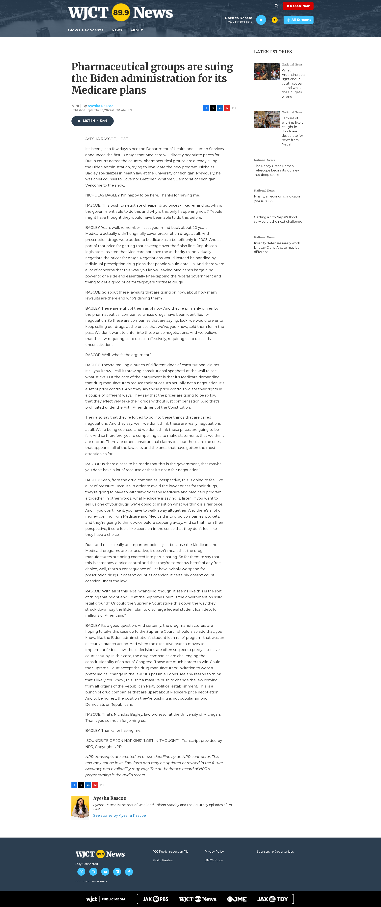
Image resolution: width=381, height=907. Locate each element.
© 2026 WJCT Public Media (91, 881)
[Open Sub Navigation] (106, 30)
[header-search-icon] (276, 6)
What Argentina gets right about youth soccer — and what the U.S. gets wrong (293, 83)
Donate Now (300, 6)
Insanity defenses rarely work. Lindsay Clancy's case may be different (277, 247)
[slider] (269, 20)
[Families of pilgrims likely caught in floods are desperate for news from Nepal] (267, 119)
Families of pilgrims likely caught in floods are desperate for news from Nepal (292, 131)
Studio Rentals (162, 860)
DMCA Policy (214, 860)
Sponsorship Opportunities (275, 851)
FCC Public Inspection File (170, 851)
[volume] (275, 20)
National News (292, 64)
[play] (261, 20)
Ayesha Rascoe (100, 106)
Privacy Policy (214, 851)
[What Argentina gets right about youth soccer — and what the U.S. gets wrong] (267, 71)
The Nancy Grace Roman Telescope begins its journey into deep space (276, 170)
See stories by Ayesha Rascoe (119, 815)
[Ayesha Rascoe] (80, 808)
